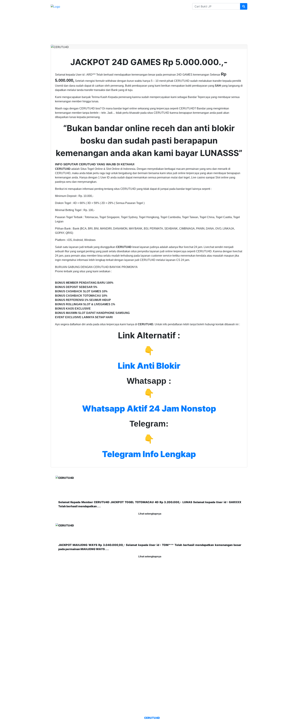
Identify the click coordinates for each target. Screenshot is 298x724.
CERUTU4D (152, 718)
